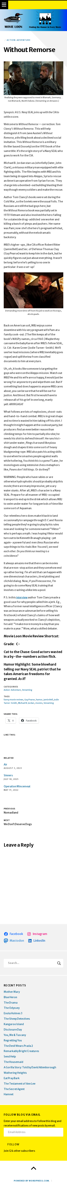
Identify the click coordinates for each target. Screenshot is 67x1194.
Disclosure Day (13, 1029)
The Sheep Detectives (17, 1018)
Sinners (8, 775)
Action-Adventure (18, 40)
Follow (13, 1144)
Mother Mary (12, 991)
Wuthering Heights (15, 1072)
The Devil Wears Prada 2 (18, 1046)
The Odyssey (12, 1008)
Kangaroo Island (14, 1024)
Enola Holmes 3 (13, 1013)
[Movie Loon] (33, 20)
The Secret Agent (14, 1089)
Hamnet (8, 1094)
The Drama (10, 1002)
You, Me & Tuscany (15, 1035)
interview (22, 597)
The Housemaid (13, 1062)
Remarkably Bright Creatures (21, 1051)
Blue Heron (10, 997)
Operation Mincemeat (17, 786)
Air (5, 764)
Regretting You (13, 1040)
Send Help (10, 1056)
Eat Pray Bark (12, 1078)
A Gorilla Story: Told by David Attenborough (30, 1067)
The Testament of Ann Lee (19, 1083)
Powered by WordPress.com (31, 1181)
